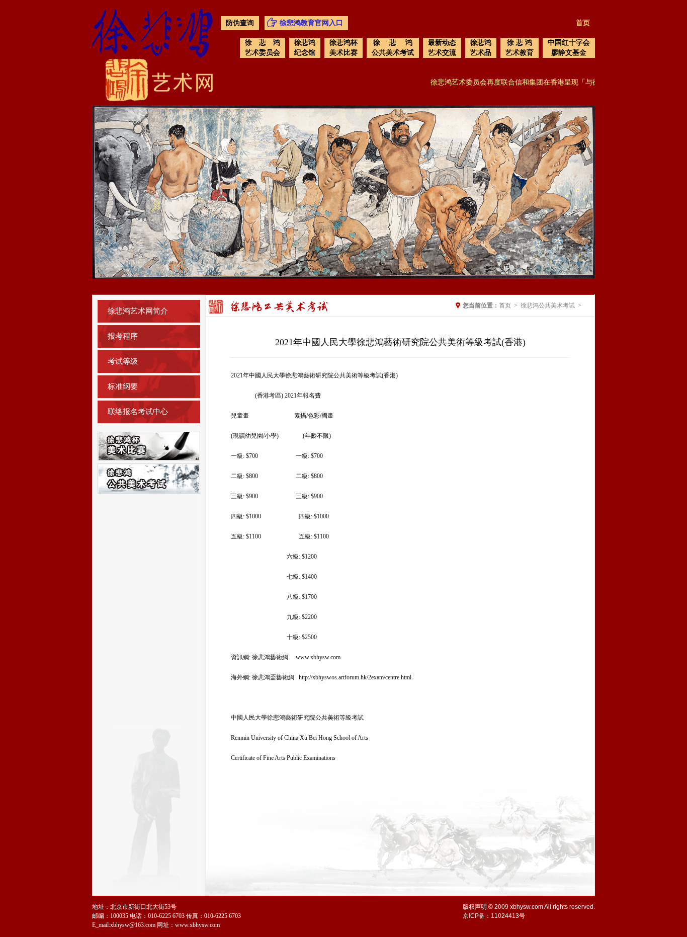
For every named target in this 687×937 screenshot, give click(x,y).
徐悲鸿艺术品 (480, 47)
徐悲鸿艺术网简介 (138, 311)
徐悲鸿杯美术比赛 (343, 47)
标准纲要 (123, 386)
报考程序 (123, 336)
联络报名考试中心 (138, 412)
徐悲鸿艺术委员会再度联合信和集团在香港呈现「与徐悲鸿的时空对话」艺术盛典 (546, 82)
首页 (583, 23)
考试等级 (123, 361)
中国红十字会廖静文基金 (569, 47)
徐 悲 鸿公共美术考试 (393, 47)
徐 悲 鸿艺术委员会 (262, 47)
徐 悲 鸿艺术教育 (519, 47)
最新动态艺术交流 (442, 47)
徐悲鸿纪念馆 (304, 47)
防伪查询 (240, 23)
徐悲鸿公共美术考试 (548, 305)
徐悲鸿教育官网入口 (311, 23)
